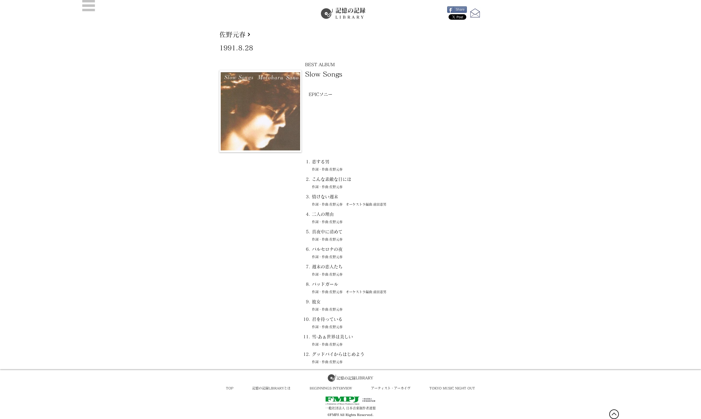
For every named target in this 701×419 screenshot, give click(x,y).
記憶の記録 (350, 13)
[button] (88, 5)
